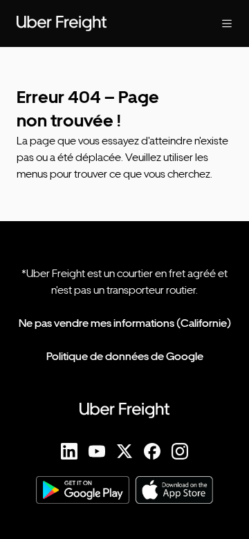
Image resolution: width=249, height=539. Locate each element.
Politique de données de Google (124, 356)
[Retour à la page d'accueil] (97, 23)
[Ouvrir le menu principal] (215, 23)
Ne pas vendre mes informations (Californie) (125, 323)
